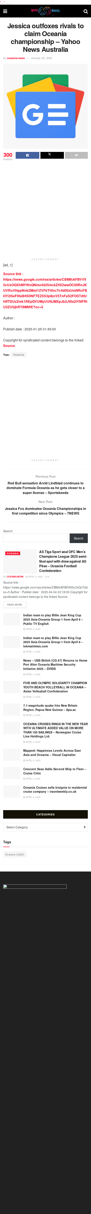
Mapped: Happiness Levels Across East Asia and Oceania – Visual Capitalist (52, 752)
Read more (16, 604)
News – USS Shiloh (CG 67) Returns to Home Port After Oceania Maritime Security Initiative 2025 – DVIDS (55, 664)
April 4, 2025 (32, 651)
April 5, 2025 (35, 576)
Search (8, 531)
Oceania (18, 354)
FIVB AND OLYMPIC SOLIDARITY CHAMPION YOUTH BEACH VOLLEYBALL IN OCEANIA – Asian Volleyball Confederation (55, 687)
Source (9, 345)
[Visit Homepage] (45, 11)
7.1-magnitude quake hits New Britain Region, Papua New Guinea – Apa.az (50, 707)
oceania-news (16, 58)
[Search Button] (86, 11)
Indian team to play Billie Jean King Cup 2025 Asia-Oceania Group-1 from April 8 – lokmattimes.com (53, 642)
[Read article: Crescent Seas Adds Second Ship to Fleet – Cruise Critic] (11, 773)
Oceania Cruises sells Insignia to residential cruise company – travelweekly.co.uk (55, 789)
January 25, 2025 (41, 58)
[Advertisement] (45, 209)
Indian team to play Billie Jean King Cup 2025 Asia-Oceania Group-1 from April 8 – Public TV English (53, 619)
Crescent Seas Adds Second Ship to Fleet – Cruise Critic (54, 771)
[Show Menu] (5, 11)
